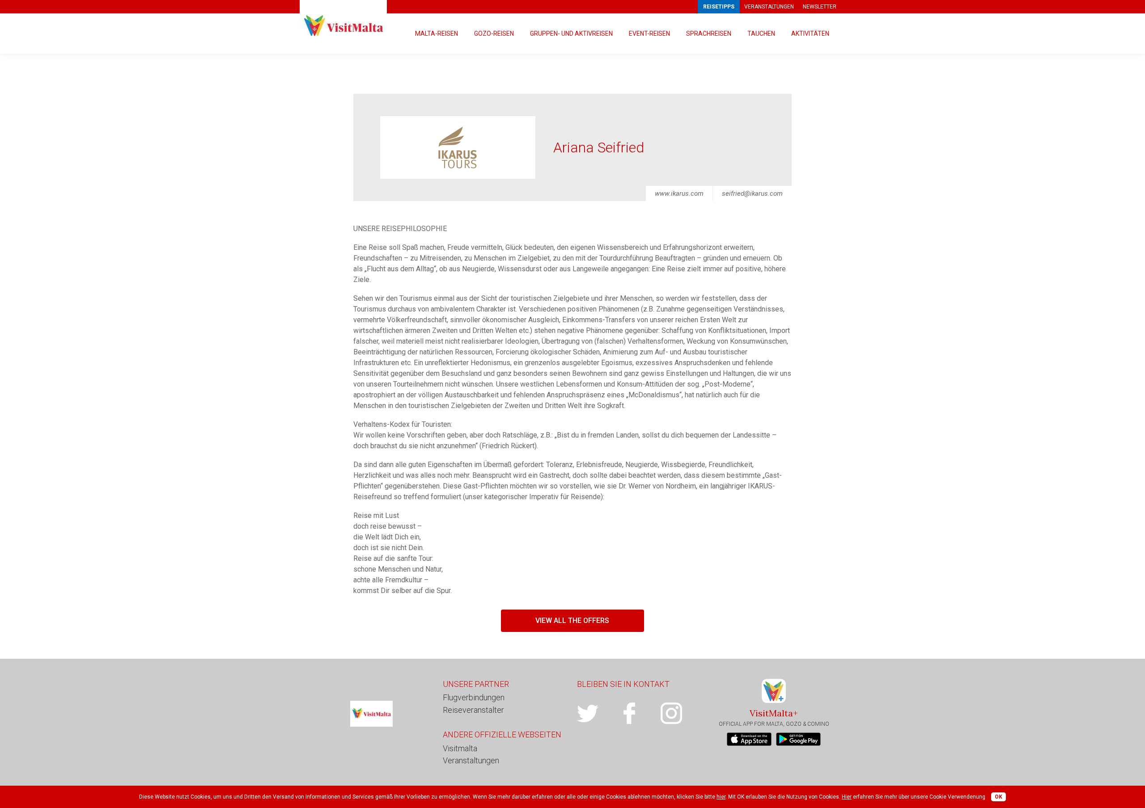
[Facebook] (639, 713)
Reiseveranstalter (473, 710)
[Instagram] (681, 713)
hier (721, 797)
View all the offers (572, 620)
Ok (998, 797)
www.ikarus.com (679, 193)
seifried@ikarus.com (752, 193)
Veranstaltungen (769, 7)
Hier (847, 797)
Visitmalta (460, 748)
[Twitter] (598, 713)
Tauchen (761, 33)
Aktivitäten (810, 33)
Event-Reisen (649, 33)
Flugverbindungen (474, 697)
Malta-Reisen (436, 33)
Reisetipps (718, 7)
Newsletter (819, 7)
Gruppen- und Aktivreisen (571, 33)
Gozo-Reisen (494, 33)
